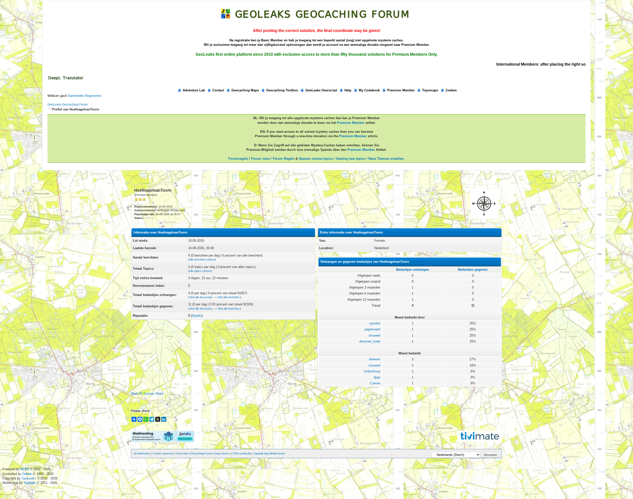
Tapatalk (30, 483)
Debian (27, 474)
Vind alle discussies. (201, 297)
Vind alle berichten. (229, 297)
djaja (377, 377)
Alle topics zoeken (200, 270)
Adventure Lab (194, 90)
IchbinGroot (372, 371)
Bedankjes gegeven (473, 269)
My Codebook (369, 90)
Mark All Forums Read (147, 393)
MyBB (24, 469)
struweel (374, 335)
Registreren (93, 96)
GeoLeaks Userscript (321, 90)
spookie (374, 323)
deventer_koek (369, 341)
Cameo (375, 383)
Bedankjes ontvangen (412, 269)
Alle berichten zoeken (202, 259)
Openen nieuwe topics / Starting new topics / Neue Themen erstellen (351, 158)
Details (197, 315)
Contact (218, 90)
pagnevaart (372, 329)
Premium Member (401, 90)
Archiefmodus (142, 453)
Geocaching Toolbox (282, 90)
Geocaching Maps (245, 90)
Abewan (374, 359)
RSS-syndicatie (242, 453)
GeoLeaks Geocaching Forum (67, 104)
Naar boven (222, 453)
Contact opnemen (163, 453)
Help (347, 90)
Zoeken (451, 90)
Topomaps (430, 90)
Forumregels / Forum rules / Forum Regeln (261, 158)
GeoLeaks (29, 478)
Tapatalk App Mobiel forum (269, 453)
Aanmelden (76, 96)
